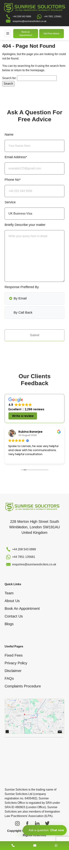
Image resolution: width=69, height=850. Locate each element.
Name (9, 134)
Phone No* (13, 179)
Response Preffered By (22, 287)
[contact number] (13, 845)
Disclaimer (13, 671)
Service (10, 202)
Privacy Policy (16, 663)
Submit (34, 335)
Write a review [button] (23, 416)
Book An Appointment (22, 608)
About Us (12, 601)
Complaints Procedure (23, 686)
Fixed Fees (14, 655)
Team (9, 593)
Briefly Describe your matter (25, 225)
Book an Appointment (25, 34)
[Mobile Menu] (8, 33)
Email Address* (16, 157)
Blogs (9, 624)
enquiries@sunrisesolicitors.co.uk (29, 21)
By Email (20, 298)
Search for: (9, 78)
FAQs (9, 678)
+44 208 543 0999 (22, 16)
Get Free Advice (51, 33)
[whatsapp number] (56, 845)
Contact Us (14, 616)
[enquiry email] (34, 845)
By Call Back (23, 312)
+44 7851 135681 (53, 16)
